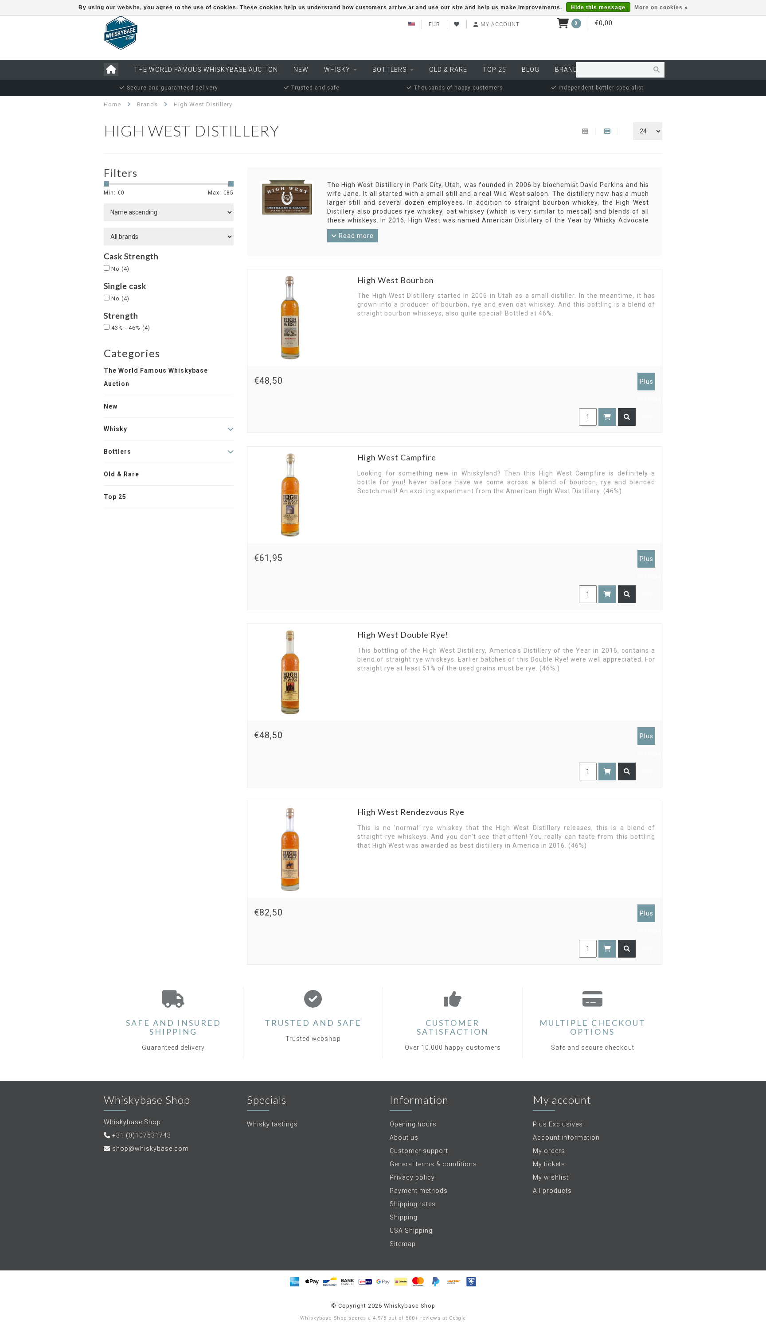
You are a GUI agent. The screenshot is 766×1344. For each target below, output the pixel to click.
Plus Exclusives (558, 1124)
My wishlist (551, 1177)
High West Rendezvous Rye (411, 812)
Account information (566, 1137)
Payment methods (419, 1190)
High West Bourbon (395, 280)
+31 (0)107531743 (141, 1135)
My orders (549, 1150)
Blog (530, 69)
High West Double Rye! (403, 634)
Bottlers (389, 69)
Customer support (419, 1150)
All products (552, 1190)
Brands (568, 69)
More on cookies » (661, 7)
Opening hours (413, 1124)
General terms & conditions (433, 1164)
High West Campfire (396, 457)
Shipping (404, 1217)
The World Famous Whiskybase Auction (206, 69)
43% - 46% (130, 327)
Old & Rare (448, 69)
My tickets (549, 1164)
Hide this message (598, 7)
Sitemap (403, 1243)
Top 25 (494, 69)
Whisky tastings (272, 1124)
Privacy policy (412, 1177)
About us (404, 1137)
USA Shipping (411, 1230)
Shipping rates (413, 1204)
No (120, 268)
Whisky (337, 69)
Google (457, 1318)
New (301, 69)
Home (112, 104)
